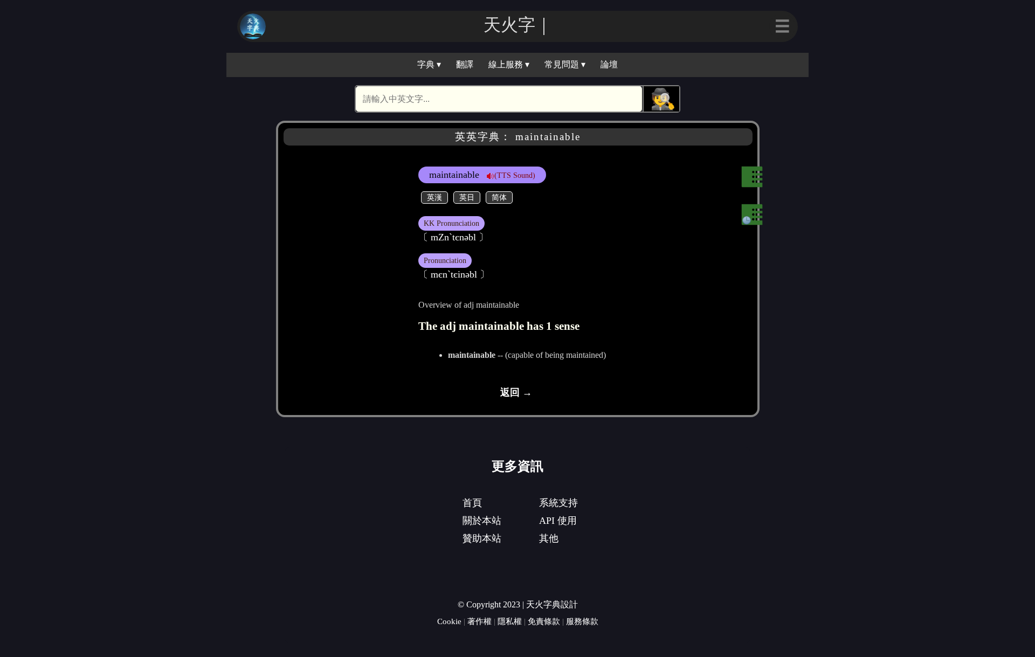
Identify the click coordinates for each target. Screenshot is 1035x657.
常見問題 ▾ (564, 64)
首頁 (472, 502)
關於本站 (482, 520)
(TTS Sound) (514, 175)
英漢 (434, 197)
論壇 (609, 64)
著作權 (479, 621)
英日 (466, 197)
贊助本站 (482, 538)
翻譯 (464, 64)
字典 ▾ (429, 64)
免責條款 (544, 621)
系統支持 (558, 502)
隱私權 (510, 621)
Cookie (449, 621)
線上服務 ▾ (508, 64)
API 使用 (558, 520)
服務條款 (582, 621)
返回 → (516, 392)
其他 (548, 538)
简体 (499, 197)
